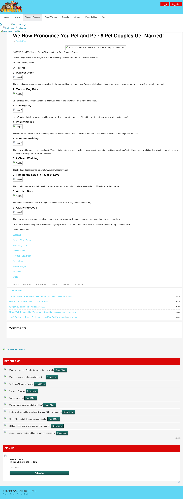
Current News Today (22, 240)
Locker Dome (19, 251)
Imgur (15, 277)
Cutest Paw (18, 261)
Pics (103, 17)
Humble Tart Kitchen (22, 256)
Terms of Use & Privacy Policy (16, 494)
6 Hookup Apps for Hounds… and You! (26, 302)
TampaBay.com (20, 245)
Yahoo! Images (19, 266)
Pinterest (17, 272)
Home (6, 17)
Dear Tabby (91, 17)
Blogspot (17, 235)
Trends (65, 17)
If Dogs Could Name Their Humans (24, 307)
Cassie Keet (21, 41)
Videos (77, 17)
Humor (17, 17)
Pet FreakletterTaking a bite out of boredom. (23, 460)
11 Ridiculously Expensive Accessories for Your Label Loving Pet (37, 296)
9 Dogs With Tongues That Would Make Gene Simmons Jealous (37, 312)
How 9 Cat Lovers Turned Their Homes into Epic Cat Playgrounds (38, 317)
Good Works (50, 17)
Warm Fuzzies (32, 17)
